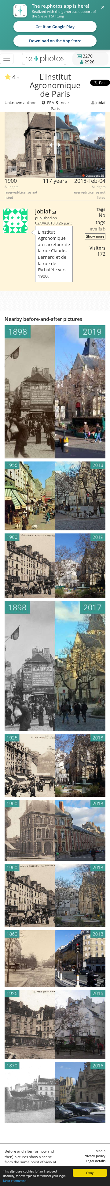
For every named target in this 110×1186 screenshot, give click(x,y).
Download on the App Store (55, 40)
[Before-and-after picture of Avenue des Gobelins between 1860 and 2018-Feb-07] (55, 958)
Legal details (95, 1160)
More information (15, 1180)
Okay (90, 1172)
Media (100, 1151)
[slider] (55, 145)
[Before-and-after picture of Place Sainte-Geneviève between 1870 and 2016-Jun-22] (55, 1093)
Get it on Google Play (55, 26)
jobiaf (100, 102)
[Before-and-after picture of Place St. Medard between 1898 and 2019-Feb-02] (55, 391)
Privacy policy (94, 1156)
